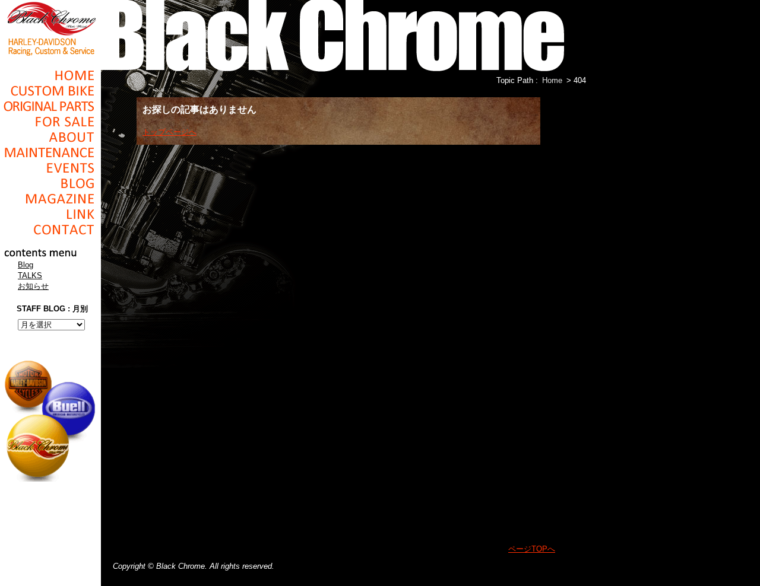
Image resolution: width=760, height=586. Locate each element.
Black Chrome (50, 28)
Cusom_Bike (50, 90)
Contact (50, 229)
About (50, 137)
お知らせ (33, 286)
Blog (50, 183)
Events (50, 168)
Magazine (50, 198)
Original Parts (50, 106)
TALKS (30, 275)
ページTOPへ (531, 548)
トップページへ (169, 132)
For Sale (50, 121)
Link (50, 214)
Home (50, 75)
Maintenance (50, 152)
